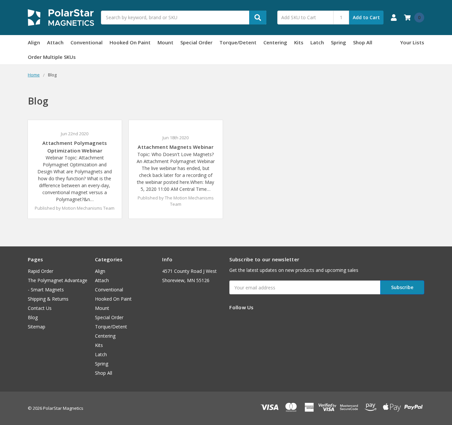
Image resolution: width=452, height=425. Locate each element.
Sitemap (36, 326)
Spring (338, 42)
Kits (298, 42)
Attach (55, 42)
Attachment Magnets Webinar (175, 147)
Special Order (196, 42)
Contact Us (40, 308)
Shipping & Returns (48, 299)
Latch (317, 42)
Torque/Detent (237, 42)
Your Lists (412, 42)
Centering (275, 42)
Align (34, 42)
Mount (165, 42)
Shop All (362, 42)
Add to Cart (366, 17)
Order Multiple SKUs (52, 57)
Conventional (86, 42)
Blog (33, 317)
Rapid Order (40, 271)
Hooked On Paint (130, 42)
